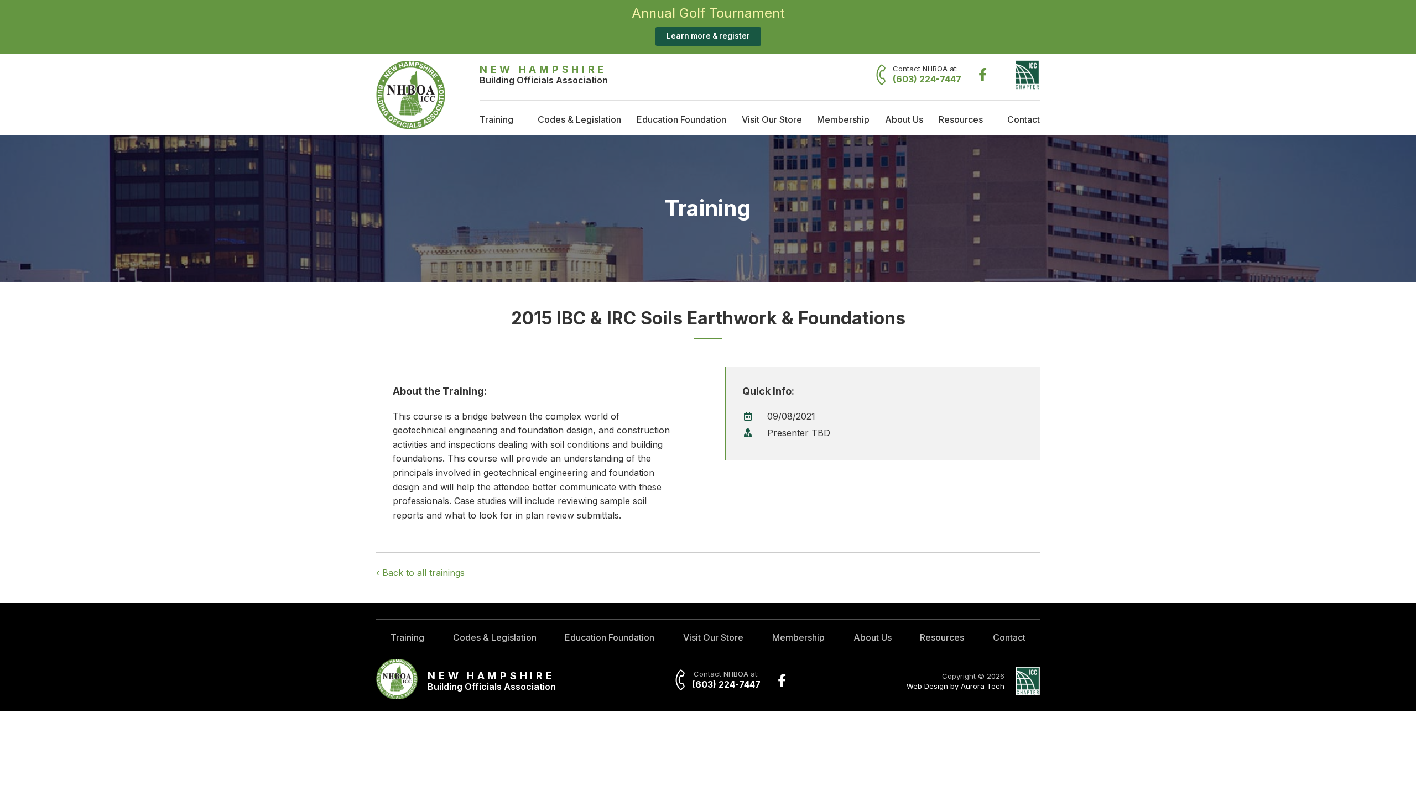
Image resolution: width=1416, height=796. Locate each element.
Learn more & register (708, 36)
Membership (843, 119)
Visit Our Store (772, 119)
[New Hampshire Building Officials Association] (410, 125)
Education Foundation (681, 119)
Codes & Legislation (579, 119)
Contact (1023, 119)
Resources (961, 119)
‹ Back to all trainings (420, 572)
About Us (904, 119)
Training (496, 119)
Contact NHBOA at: (927, 74)
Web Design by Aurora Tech (955, 686)
